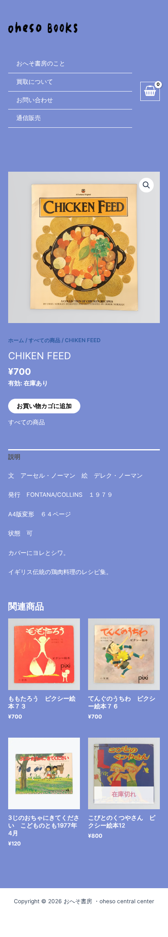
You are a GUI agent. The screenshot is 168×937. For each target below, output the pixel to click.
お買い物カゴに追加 (44, 406)
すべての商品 (44, 340)
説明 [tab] (14, 457)
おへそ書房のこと (40, 63)
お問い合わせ (34, 100)
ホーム (16, 340)
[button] (146, 185)
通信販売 (28, 118)
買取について (34, 81)
